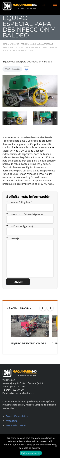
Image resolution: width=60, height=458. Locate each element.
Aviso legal (11, 420)
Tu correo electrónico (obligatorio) (25, 214)
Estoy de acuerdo (30, 453)
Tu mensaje (12, 238)
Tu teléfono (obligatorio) (19, 226)
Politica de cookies (16, 425)
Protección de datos (17, 416)
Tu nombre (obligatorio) (19, 202)
